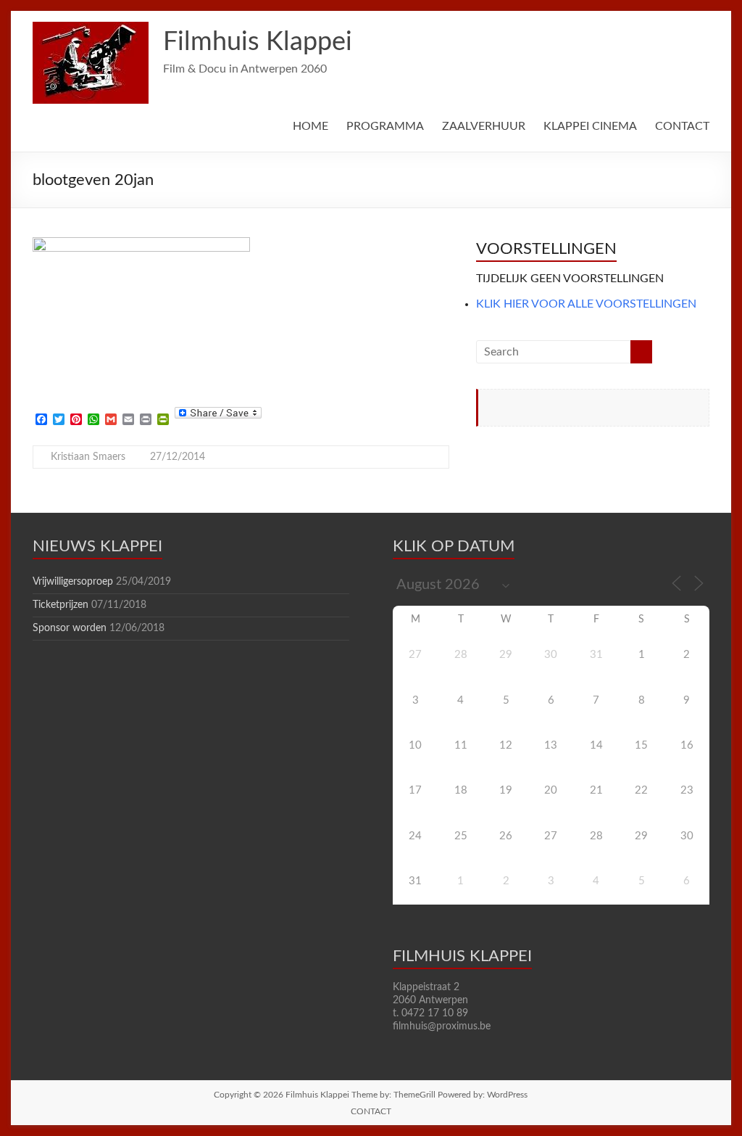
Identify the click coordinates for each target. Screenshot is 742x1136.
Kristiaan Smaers (88, 457)
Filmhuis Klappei (257, 42)
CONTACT (682, 126)
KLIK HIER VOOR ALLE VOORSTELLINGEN (586, 304)
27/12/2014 (177, 457)
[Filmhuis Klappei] (91, 29)
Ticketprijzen (60, 605)
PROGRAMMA (385, 126)
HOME (310, 126)
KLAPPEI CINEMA (590, 126)
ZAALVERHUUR (483, 126)
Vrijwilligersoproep (73, 582)
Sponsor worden (70, 628)
